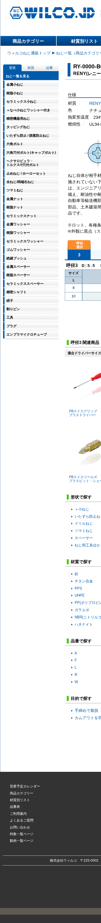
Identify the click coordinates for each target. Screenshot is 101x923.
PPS (78, 588)
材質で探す (81, 561)
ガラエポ (82, 610)
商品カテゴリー (28, 41)
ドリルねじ (84, 523)
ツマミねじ (84, 531)
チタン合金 (84, 581)
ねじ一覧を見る (17, 76)
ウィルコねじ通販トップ (28, 53)
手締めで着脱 (86, 710)
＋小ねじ (82, 509)
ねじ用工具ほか (87, 545)
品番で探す (81, 640)
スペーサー (84, 538)
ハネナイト (84, 624)
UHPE (80, 595)
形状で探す (81, 497)
